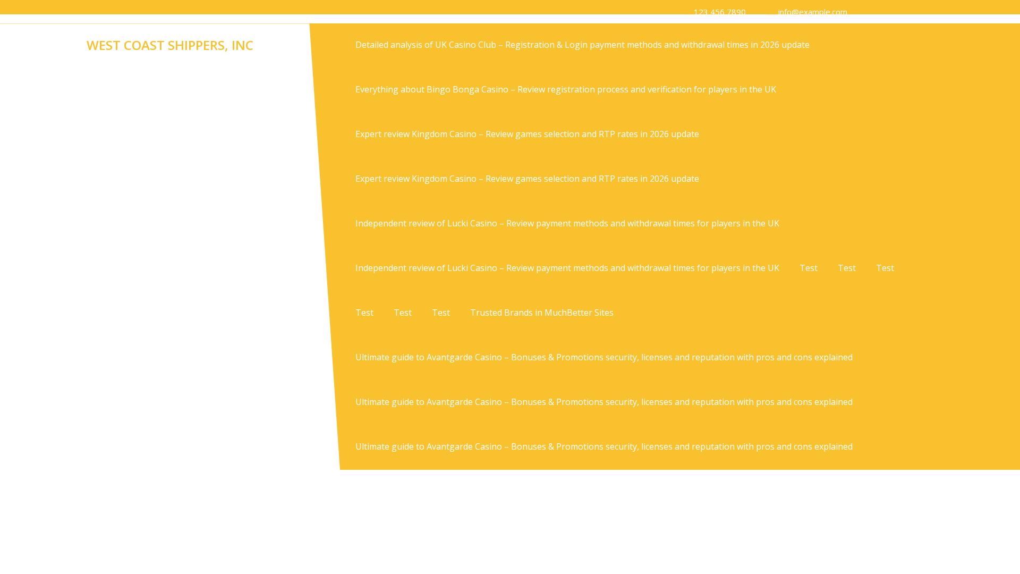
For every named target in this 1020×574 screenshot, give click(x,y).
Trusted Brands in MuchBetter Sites (542, 312)
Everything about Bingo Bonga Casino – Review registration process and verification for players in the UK (565, 89)
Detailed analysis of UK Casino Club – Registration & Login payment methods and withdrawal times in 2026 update (582, 44)
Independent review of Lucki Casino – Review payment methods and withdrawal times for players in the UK (567, 223)
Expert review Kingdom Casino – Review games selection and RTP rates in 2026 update (527, 134)
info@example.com (812, 11)
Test (809, 268)
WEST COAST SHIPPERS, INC (170, 45)
